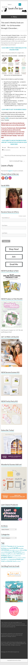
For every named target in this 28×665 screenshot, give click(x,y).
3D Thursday (18, 546)
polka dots (18, 555)
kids (12, 555)
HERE (6, 118)
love (14, 555)
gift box (11, 553)
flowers (23, 552)
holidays (9, 555)
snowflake (23, 557)
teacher (3, 559)
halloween (19, 554)
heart (24, 553)
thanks (7, 559)
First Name (4, 225)
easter (2, 552)
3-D (2, 546)
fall (12, 552)
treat (3, 561)
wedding (19, 561)
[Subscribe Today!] (11, 433)
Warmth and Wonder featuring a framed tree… (13, 156)
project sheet (6, 557)
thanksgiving (12, 559)
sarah (4, 147)
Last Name (4, 233)
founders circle (4, 553)
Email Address (6, 218)
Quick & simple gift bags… (17, 161)
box (8, 548)
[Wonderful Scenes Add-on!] (14, 467)
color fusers (17, 550)
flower (19, 552)
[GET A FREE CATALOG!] (11, 340)
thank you (19, 559)
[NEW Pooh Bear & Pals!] (11, 274)
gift (9, 553)
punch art (14, 557)
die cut (22, 550)
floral (15, 552)
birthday (3, 548)
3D (13, 546)
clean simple (12, 550)
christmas (5, 550)
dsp (25, 550)
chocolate (20, 548)
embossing (7, 552)
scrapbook (19, 557)
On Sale (23, 147)
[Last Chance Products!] (11, 508)
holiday (4, 555)
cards (15, 548)
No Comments (6, 150)
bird (23, 546)
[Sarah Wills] (14, 198)
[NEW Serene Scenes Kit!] (11, 375)
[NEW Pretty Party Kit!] (11, 404)
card (10, 548)
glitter (15, 553)
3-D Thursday (8, 546)
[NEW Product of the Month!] (11, 302)
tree (6, 561)
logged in (10, 170)
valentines (14, 561)
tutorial (9, 561)
